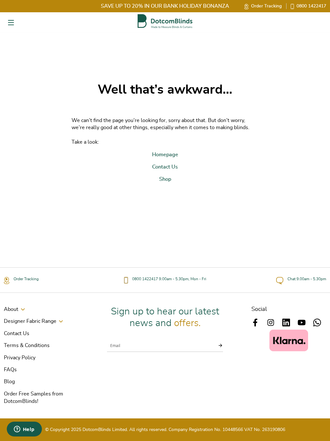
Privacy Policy (19, 357)
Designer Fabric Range (30, 321)
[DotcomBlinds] (165, 21)
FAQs (10, 369)
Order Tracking (266, 6)
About (11, 309)
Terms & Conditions (27, 345)
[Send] (216, 345)
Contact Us (16, 333)
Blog (9, 381)
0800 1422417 (311, 6)
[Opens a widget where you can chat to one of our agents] (24, 430)
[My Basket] (318, 22)
